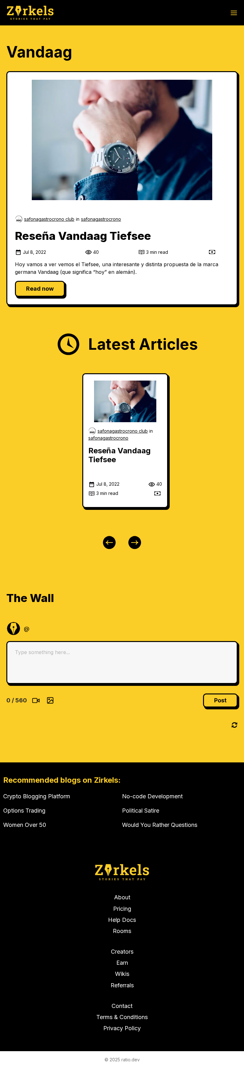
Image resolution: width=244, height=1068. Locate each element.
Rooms (122, 931)
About (122, 897)
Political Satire (140, 810)
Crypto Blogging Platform (36, 796)
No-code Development (152, 796)
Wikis (122, 973)
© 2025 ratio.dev (122, 1059)
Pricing (122, 908)
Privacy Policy (122, 1028)
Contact (122, 1006)
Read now (40, 288)
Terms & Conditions (122, 1017)
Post (220, 700)
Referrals (122, 985)
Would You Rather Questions (159, 824)
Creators (122, 951)
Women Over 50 (24, 824)
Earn (122, 962)
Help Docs (122, 919)
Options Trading (24, 810)
